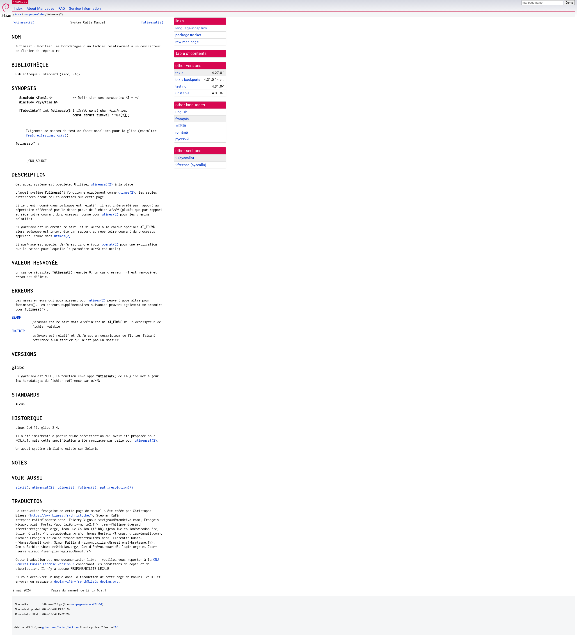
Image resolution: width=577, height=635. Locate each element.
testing (180, 86)
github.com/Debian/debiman (60, 627)
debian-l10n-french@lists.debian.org (86, 581)
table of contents (191, 53)
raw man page (187, 42)
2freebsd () (190, 165)
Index (18, 8)
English (181, 112)
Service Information (85, 8)
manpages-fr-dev (34, 14)
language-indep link (191, 28)
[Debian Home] (5, 9)
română (181, 132)
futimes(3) (87, 487)
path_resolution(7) (116, 487)
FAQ (61, 8)
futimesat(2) (23, 22)
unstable (182, 93)
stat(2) (22, 487)
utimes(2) (126, 192)
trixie (18, 14)
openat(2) (110, 244)
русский (182, 139)
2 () (184, 158)
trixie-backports (187, 79)
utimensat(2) (102, 184)
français (182, 119)
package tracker (188, 35)
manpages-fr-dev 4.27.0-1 (87, 604)
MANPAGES (20, 1)
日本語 (180, 125)
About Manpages (40, 8)
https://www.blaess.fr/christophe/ (60, 515)
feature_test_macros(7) (46, 135)
